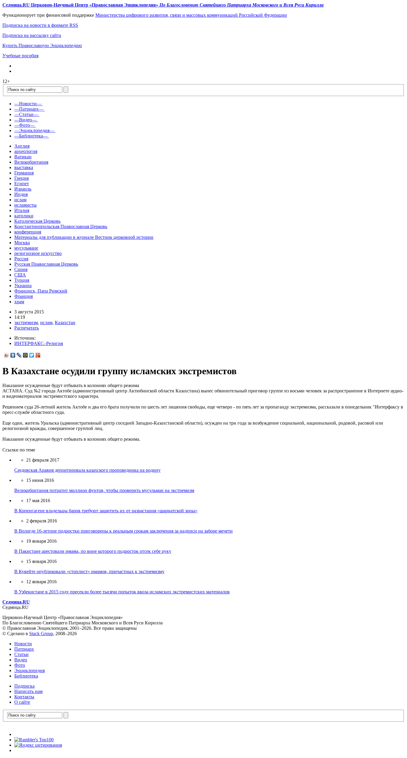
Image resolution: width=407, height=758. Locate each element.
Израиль (22, 188)
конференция (27, 231)
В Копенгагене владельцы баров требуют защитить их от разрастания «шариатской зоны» (106, 510)
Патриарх (24, 649)
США (20, 274)
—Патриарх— (29, 109)
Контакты (24, 696)
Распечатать (26, 327)
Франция (23, 296)
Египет (21, 183)
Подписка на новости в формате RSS (40, 25)
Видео (20, 659)
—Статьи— (26, 114)
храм (19, 301)
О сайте (22, 702)
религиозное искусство (38, 253)
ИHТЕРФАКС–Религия (38, 343)
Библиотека (26, 675)
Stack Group (41, 633)
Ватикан (23, 156)
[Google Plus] (38, 355)
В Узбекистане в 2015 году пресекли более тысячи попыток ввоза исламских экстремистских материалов (122, 591)
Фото (19, 665)
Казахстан (65, 322)
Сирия (20, 269)
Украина (23, 285)
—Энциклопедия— (34, 130)
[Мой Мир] (25, 355)
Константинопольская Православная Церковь (60, 226)
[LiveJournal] (19, 355)
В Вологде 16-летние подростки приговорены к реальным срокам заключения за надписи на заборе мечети (123, 530)
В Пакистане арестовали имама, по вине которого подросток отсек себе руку (92, 551)
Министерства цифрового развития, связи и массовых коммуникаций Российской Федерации (191, 15)
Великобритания (31, 162)
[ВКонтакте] (13, 355)
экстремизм (26, 322)
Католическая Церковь (37, 221)
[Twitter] (32, 355)
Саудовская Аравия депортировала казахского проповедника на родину (87, 470)
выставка (23, 167)
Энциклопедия (29, 670)
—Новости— (27, 103)
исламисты (25, 205)
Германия (24, 172)
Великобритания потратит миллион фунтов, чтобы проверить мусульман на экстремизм (104, 490)
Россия (21, 258)
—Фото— (24, 125)
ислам (20, 199)
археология (25, 151)
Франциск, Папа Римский (40, 290)
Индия (21, 194)
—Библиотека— (31, 135)
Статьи (21, 654)
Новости (23, 643)
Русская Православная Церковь (46, 264)
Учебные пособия (20, 55)
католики (23, 215)
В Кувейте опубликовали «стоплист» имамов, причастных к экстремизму (89, 571)
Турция (21, 280)
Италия (21, 210)
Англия (21, 145)
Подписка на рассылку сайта (31, 35)
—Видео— (25, 119)
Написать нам (28, 691)
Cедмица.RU (16, 601)
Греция (21, 178)
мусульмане (26, 247)
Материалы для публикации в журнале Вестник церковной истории (83, 237)
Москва (22, 242)
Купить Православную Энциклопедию (42, 45)
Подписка (24, 686)
